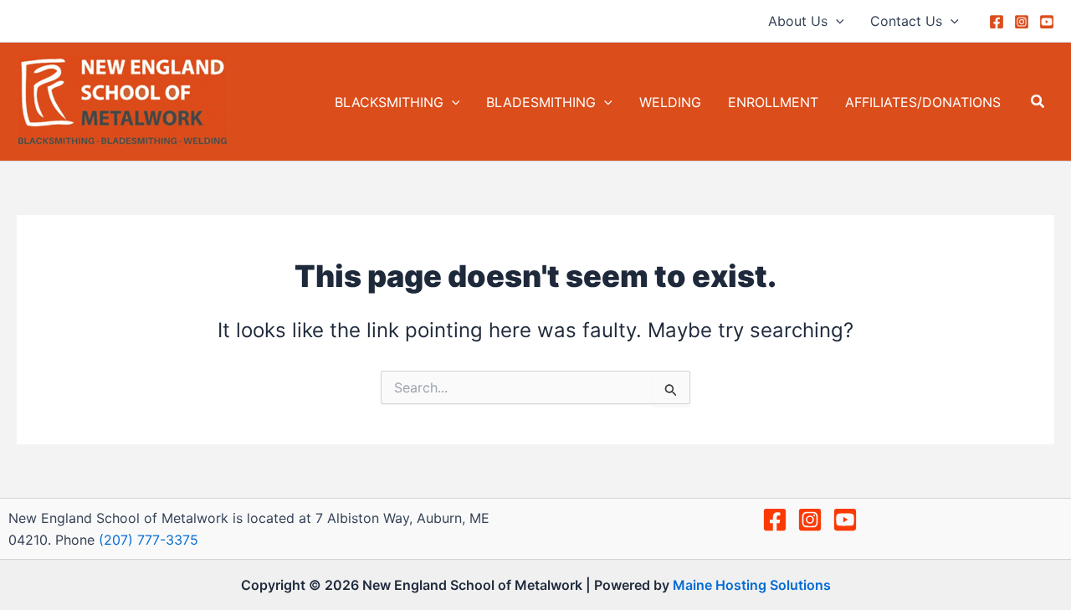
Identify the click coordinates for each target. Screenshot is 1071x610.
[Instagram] (1021, 21)
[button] (836, 21)
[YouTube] (1046, 21)
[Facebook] (996, 21)
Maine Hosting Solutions (752, 585)
